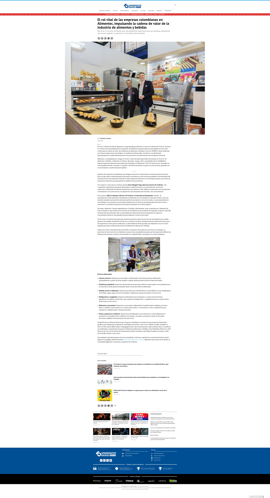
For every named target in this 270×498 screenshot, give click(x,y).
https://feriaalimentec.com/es (133, 340)
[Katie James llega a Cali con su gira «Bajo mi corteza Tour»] (139, 431)
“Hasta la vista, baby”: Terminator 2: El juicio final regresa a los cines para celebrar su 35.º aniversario (120, 438)
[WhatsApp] (102, 38)
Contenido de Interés (105, 138)
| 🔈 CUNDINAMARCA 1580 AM (136, 14)
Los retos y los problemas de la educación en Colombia (162, 427)
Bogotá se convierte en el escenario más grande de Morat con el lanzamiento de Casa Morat (139, 423)
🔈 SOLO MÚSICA (161, 14)
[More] (115, 405)
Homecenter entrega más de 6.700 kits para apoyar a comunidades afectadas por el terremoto (120, 423)
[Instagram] (104, 460)
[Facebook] (98, 38)
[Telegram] (108, 38)
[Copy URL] (111, 38)
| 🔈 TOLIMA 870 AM (147, 14)
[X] (105, 38)
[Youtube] (110, 460)
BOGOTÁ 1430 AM (125, 14)
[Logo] (132, 6)
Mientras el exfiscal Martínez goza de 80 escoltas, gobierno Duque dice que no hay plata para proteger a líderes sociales (162, 423)
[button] (175, 5)
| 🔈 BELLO (154, 14)
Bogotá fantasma (154, 435)
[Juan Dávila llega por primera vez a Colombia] (102, 416)
